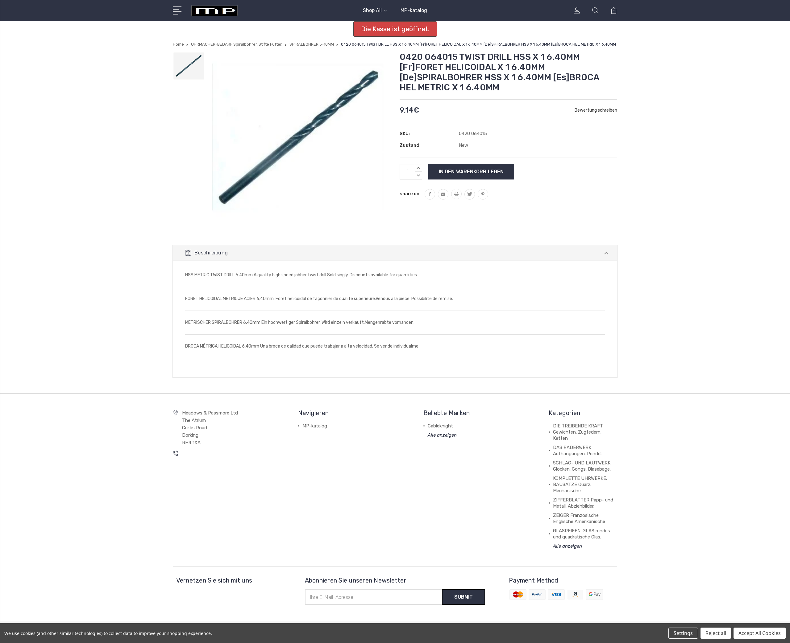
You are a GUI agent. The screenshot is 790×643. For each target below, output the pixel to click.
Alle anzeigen (442, 435)
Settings (683, 633)
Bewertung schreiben (596, 110)
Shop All (372, 10)
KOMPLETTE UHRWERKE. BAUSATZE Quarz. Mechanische (580, 484)
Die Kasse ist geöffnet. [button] (395, 29)
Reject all (715, 633)
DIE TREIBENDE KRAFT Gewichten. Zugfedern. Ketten (578, 432)
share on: (410, 193)
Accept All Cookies (759, 633)
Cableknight (440, 426)
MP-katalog (414, 10)
